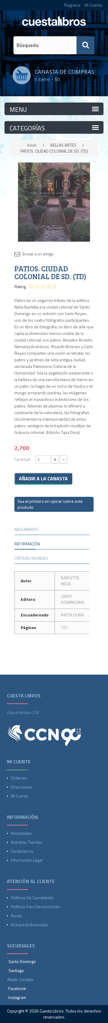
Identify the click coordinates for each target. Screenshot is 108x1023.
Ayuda (16, 915)
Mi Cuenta (93, 5)
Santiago (16, 970)
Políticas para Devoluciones (35, 906)
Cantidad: (22, 459)
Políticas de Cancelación (32, 897)
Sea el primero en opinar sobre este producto (50, 504)
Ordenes (19, 778)
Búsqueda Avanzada (29, 924)
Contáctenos (22, 851)
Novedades (21, 833)
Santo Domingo (22, 961)
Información (27, 544)
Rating (20, 287)
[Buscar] (85, 45)
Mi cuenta (19, 796)
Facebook (17, 988)
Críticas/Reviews (31, 558)
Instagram (17, 997)
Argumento (26, 529)
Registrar (72, 5)
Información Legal (26, 860)
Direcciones (21, 787)
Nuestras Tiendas (26, 842)
